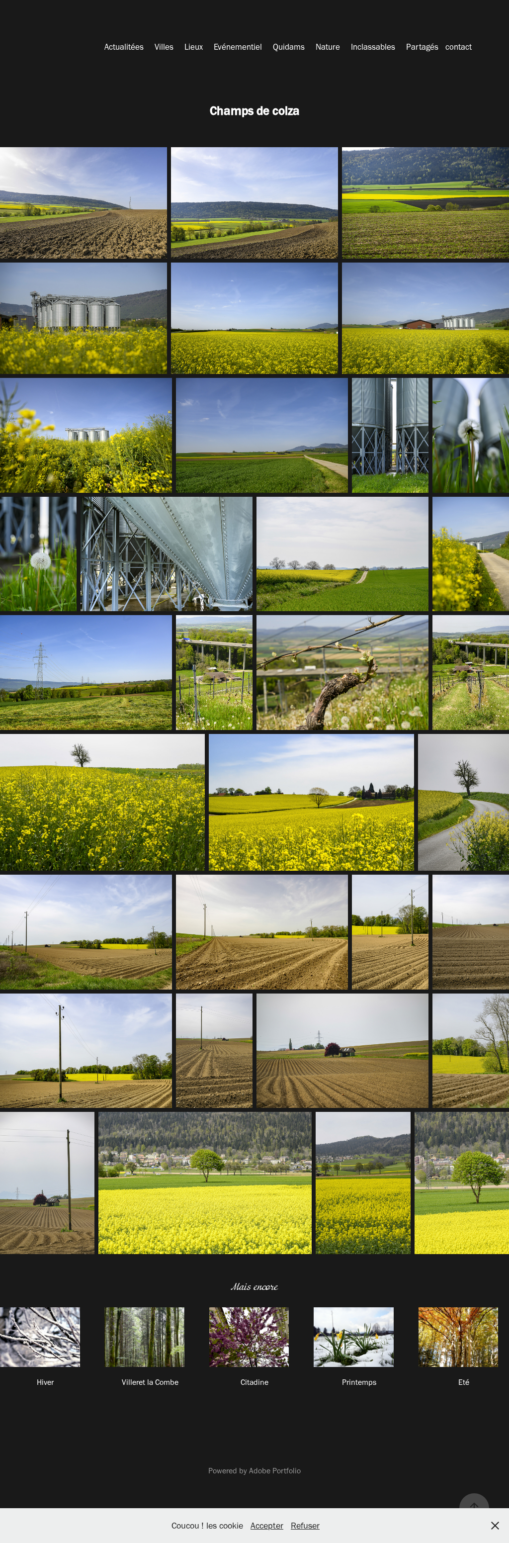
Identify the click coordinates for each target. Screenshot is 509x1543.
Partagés (422, 47)
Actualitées (124, 47)
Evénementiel (238, 47)
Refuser (305, 1525)
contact (458, 47)
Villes (164, 47)
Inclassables (373, 47)
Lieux (193, 47)
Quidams (289, 47)
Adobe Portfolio (275, 1470)
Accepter (267, 1525)
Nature (328, 47)
